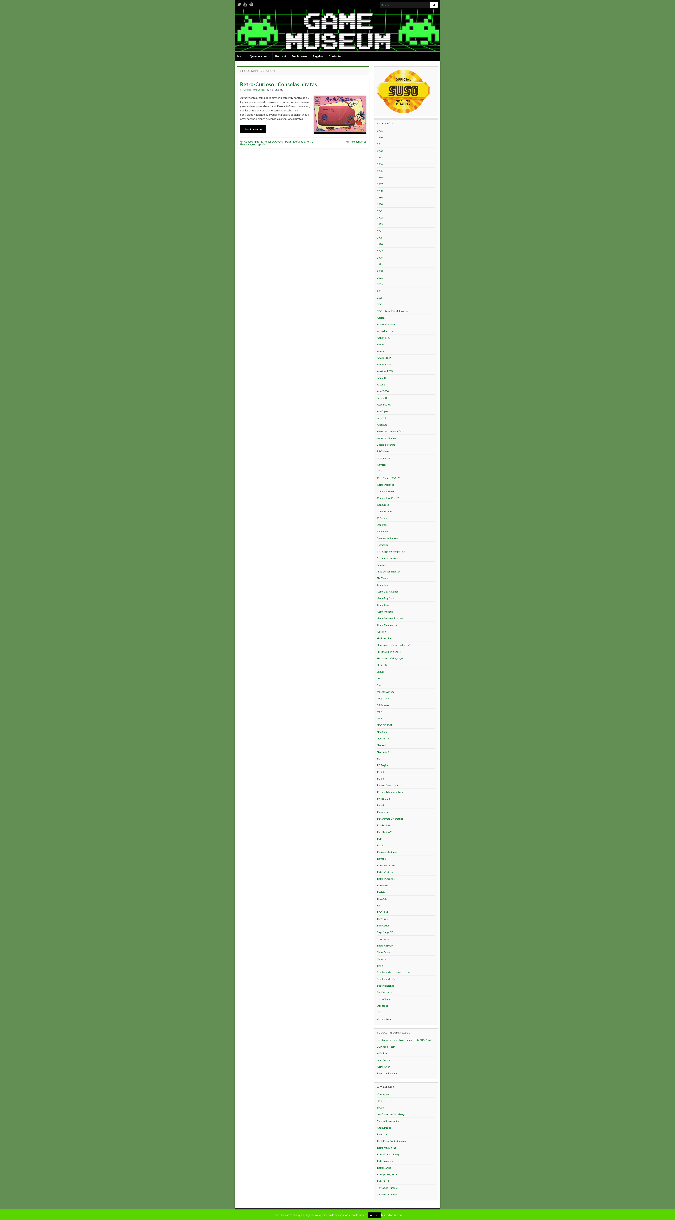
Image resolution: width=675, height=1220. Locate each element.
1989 (380, 197)
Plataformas (383, 811)
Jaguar (380, 671)
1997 (380, 250)
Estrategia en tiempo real (391, 551)
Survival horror (385, 992)
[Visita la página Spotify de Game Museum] (251, 3)
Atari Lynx (382, 411)
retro (302, 141)
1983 (380, 157)
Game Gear (383, 604)
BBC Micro (383, 451)
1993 (380, 224)
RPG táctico (383, 912)
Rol (379, 905)
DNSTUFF (382, 1100)
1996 (380, 244)
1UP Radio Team (386, 1046)
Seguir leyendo (253, 128)
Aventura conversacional (390, 431)
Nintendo (382, 745)
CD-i (379, 471)
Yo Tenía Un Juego (387, 1194)
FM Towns (382, 578)
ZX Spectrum (384, 1019)
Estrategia (382, 544)
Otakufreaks (384, 1127)
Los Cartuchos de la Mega (391, 1114)
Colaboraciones (385, 484)
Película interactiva (387, 785)
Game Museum (385, 611)
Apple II (381, 377)
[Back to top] (667, 1212)
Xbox (380, 1012)
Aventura (382, 424)
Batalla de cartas (386, 444)
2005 (380, 297)
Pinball (380, 805)
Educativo (382, 531)
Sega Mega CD (385, 932)
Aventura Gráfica (386, 437)
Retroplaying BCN (387, 1174)
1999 (380, 264)
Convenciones (385, 511)
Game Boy (382, 584)
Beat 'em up (383, 457)
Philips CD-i (383, 798)
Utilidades (382, 1005)
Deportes (382, 524)
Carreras (382, 464)
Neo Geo (382, 731)
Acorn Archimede (386, 324)
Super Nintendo (385, 985)
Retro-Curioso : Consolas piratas (278, 84)
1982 (380, 150)
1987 (380, 184)
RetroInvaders (385, 1161)
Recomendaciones (387, 852)
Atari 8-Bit (382, 397)
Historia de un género (389, 651)
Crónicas (382, 518)
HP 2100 (382, 665)
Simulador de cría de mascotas (393, 972)
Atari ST (381, 417)
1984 (380, 164)
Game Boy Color (386, 598)
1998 (380, 257)
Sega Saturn (383, 938)
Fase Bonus (383, 1059)
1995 (380, 237)
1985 (380, 170)
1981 (380, 144)
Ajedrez (381, 344)
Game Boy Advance (387, 591)
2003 (380, 284)
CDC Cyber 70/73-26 (388, 478)
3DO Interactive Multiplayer (392, 311)
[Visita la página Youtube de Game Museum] (245, 3)
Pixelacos (382, 1134)
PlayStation (383, 825)
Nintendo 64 (384, 751)
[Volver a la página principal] (337, 30)
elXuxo (381, 1107)
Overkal (279, 141)
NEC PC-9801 (384, 725)
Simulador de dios (386, 978)
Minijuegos (383, 705)
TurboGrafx (383, 998)
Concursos (383, 504)
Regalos (318, 56)
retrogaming (259, 144)
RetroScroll (383, 1181)
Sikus (246, 89)
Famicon (381, 564)
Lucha (380, 678)
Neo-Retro (383, 738)
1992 (380, 217)
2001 (380, 277)
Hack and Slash (385, 638)
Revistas (382, 892)
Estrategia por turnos (389, 558)
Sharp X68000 (385, 945)
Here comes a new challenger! (393, 644)
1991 (380, 210)
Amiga (380, 351)
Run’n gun (382, 918)
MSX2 (380, 718)
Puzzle (380, 845)
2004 (380, 290)
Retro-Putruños (386, 878)
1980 (380, 137)
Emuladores (299, 56)
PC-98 (380, 778)
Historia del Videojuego (390, 658)
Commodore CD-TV (388, 498)
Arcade (381, 384)
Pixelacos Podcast (387, 1073)
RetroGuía (382, 885)
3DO (379, 304)
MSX (379, 711)
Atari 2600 (383, 391)
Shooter (381, 958)
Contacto (335, 56)
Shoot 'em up (384, 952)
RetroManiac (384, 1167)
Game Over (383, 1066)
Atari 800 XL (384, 404)
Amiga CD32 (384, 357)
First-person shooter (388, 571)
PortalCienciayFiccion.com (391, 1140)
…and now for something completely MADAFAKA (404, 1039)
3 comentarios (358, 141)
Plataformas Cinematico (390, 818)
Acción (381, 317)
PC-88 (380, 771)
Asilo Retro (383, 1053)
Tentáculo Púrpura (387, 1187)
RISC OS (382, 898)
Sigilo (380, 965)
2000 (380, 270)
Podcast (280, 56)
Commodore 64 (385, 491)
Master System (385, 691)
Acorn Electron (385, 331)
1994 (380, 230)
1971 (380, 130)
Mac (379, 685)
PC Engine (382, 765)
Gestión (381, 631)
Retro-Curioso (258, 89)
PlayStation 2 (384, 831)
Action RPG (383, 337)
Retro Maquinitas (386, 1147)
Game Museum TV (387, 624)
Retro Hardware (386, 865)
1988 (380, 190)
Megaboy (269, 141)
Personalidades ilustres (390, 791)
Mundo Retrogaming (388, 1120)
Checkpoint (383, 1094)
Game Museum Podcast (390, 618)
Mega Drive (383, 698)
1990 (380, 204)
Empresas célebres (387, 538)
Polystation (291, 141)
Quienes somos (260, 56)
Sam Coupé (383, 925)
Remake (381, 858)
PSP (379, 838)
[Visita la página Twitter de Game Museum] (239, 3)
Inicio (240, 56)
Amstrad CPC (384, 364)
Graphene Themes (263, 1215)
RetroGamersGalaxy (388, 1154)
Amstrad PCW (385, 371)
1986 (380, 177)
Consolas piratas (253, 141)
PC (378, 758)
